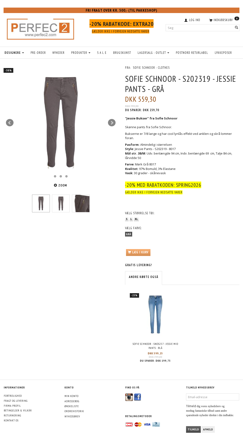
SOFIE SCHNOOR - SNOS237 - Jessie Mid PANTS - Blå (155, 346)
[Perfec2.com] (40, 28)
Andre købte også (143, 277)
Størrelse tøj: (139, 213)
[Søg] (236, 27)
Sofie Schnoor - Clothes (151, 68)
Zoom (62, 185)
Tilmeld (193, 429)
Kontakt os (11, 420)
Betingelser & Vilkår (18, 410)
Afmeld (208, 429)
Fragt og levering (16, 400)
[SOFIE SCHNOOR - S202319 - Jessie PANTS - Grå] (61, 123)
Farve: (133, 228)
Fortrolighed (13, 395)
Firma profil (12, 405)
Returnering (12, 415)
